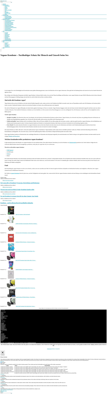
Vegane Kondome (8, 30)
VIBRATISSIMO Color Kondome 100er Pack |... (24, 269)
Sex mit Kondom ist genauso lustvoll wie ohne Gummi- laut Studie (19, 196)
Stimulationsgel (7, 38)
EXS (6, 9)
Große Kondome (8, 18)
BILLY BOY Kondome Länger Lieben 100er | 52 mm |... (26, 260)
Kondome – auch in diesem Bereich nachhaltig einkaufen (16, 203)
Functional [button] (2, 374)
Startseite (2, 333)
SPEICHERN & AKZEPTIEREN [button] (6, 389)
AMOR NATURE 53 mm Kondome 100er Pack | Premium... (26, 223)
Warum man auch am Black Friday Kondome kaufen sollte (17, 189)
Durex (6, 7)
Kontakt (2, 339)
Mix (5, 11)
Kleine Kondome (8, 16)
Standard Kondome (8, 17)
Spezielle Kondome (6, 19)
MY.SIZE (6, 12)
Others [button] (1, 386)
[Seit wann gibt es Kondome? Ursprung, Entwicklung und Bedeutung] (8, 180)
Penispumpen (7, 36)
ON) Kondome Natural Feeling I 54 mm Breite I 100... (25, 251)
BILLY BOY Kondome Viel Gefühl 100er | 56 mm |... (25, 306)
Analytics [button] (2, 380)
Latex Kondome (8, 28)
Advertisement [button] (3, 383)
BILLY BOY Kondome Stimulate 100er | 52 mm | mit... (25, 287)
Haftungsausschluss (4, 337)
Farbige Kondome (8, 25)
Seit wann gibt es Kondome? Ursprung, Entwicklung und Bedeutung (19, 183)
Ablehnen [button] (53, 348)
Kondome (6, 42)
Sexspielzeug (7, 44)
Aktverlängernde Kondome (10, 20)
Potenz (6, 43)
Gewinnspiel (3, 335)
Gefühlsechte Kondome (9, 26)
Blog (3, 41)
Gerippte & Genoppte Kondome (10, 27)
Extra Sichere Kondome (9, 24)
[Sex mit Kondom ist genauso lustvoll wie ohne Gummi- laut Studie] (9, 193)
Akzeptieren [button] (57, 348)
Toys (3, 31)
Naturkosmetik (72, 142)
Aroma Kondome (8, 21)
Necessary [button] (2, 361)
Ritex (6, 14)
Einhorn (6, 8)
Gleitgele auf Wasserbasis (14, 136)
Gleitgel (6, 33)
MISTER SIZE (7, 13)
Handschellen (7, 34)
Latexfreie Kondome (8, 29)
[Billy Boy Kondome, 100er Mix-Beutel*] (11, 214)
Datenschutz (3, 336)
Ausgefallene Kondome (9, 22)
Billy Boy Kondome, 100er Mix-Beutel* (23, 214)
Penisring (6, 37)
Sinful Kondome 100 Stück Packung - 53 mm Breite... (25, 297)
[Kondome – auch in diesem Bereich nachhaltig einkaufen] (7, 200)
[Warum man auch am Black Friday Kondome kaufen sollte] (7, 187)
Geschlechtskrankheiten (7, 40)
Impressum (3, 338)
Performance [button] (2, 377)
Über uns (2, 334)
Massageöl (7, 35)
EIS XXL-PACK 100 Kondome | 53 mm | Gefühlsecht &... (26, 232)
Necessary (3, 362)
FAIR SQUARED (8, 10)
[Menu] (0, 50)
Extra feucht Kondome (9, 23)
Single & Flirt (7, 46)
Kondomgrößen (5, 15)
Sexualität (6, 45)
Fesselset (6, 32)
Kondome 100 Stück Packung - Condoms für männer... (25, 278)
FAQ (3, 47)
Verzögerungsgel (8, 39)
